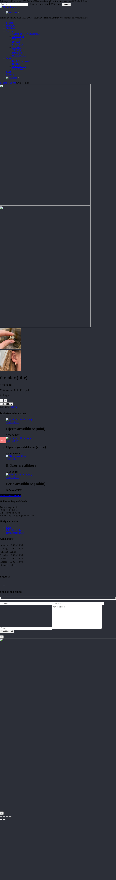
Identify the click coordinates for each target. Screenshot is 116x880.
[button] (12, 422)
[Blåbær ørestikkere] (16, 456)
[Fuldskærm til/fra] (4, 816)
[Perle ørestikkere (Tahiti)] (19, 474)
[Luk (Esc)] (10, 816)
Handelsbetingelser (15, 533)
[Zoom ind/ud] (1, 816)
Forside (3, 83)
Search (66, 4)
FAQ (8, 527)
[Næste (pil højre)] (4, 819)
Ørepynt (12, 83)
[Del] (7, 816)
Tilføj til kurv (6, 404)
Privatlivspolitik (13, 530)
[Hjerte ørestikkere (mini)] (19, 419)
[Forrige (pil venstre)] (1, 819)
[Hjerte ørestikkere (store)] (19, 438)
